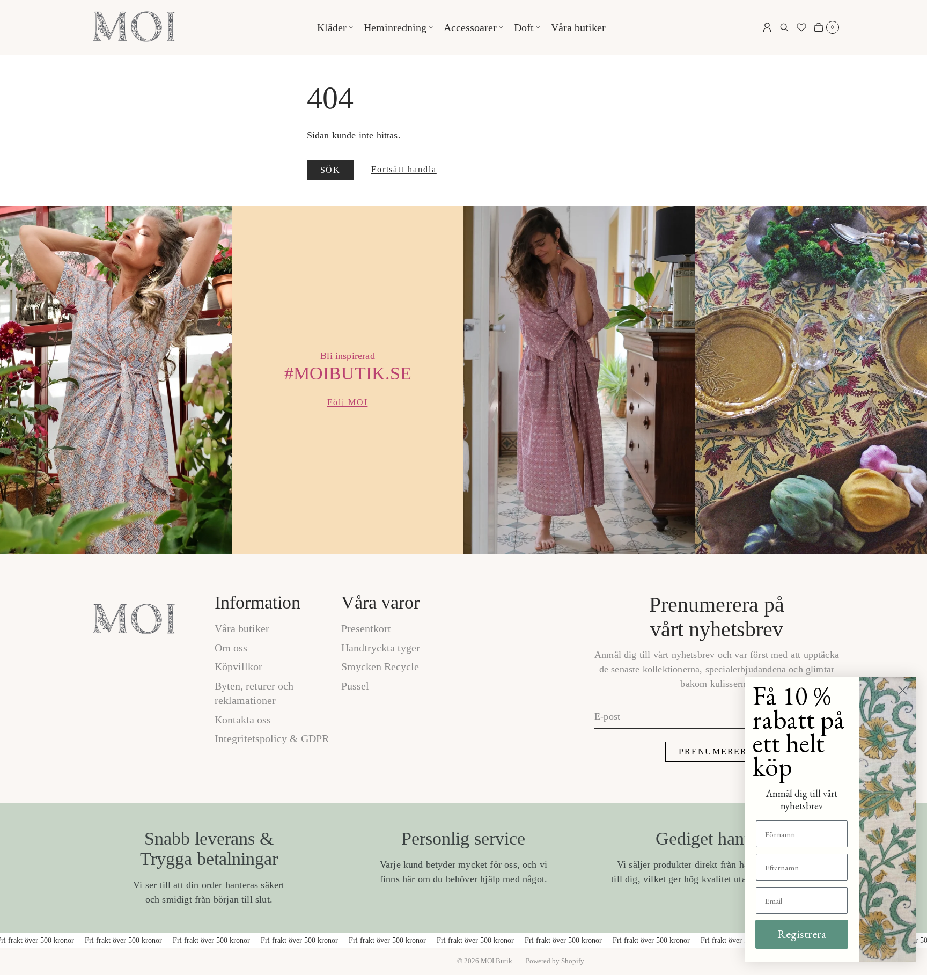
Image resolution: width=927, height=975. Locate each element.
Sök (330, 169)
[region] (463, 380)
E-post (607, 716)
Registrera (801, 934)
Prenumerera (716, 751)
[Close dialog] (902, 690)
